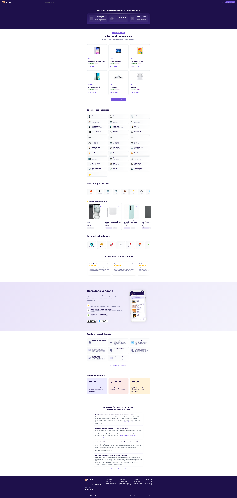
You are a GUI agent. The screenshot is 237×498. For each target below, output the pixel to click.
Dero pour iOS (137, 481)
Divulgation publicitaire (147, 495)
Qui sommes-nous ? (89, 487)
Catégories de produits (111, 483)
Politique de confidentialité (136, 495)
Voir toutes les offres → (118, 99)
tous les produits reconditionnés (127, 437)
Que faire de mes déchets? (125, 484)
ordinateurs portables (121, 421)
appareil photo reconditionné (110, 437)
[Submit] (223, 2)
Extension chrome (148, 481)
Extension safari (148, 484)
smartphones (112, 421)
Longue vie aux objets (124, 483)
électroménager (132, 421)
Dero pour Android (138, 483)
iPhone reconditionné (125, 435)
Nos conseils (109, 481)
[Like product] (100, 206)
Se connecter (231, 2)
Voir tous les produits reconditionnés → (118, 365)
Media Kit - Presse (123, 481)
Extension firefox (148, 483)
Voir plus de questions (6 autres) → (118, 468)
